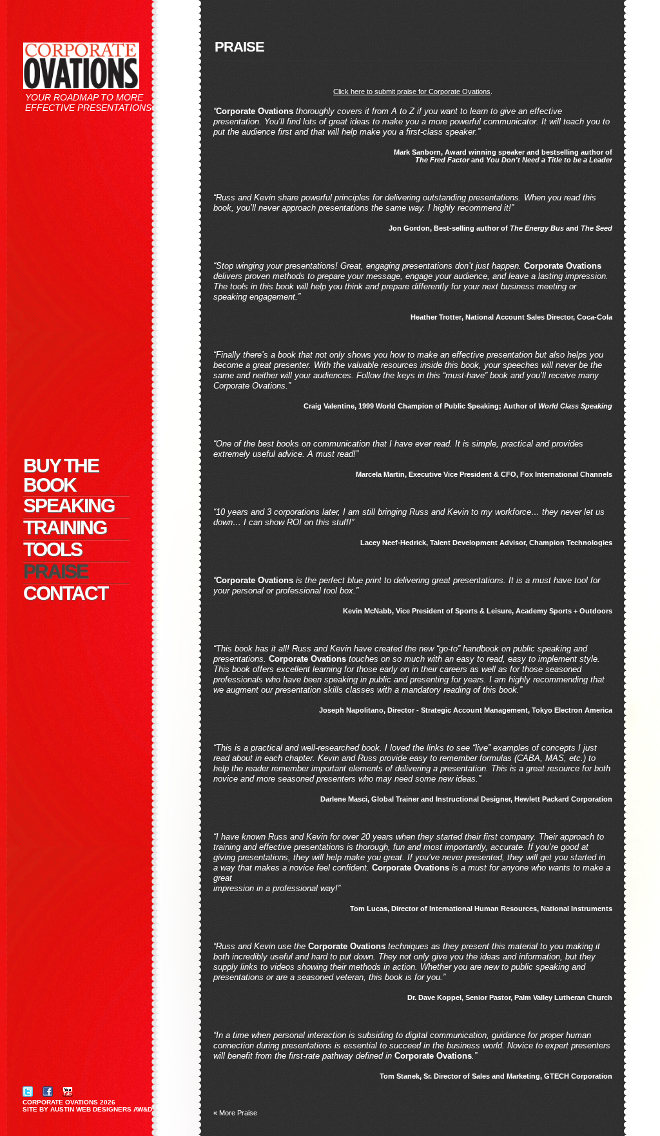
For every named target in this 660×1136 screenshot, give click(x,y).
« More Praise (235, 1113)
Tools (52, 549)
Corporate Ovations (60, 1102)
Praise (55, 571)
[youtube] (68, 1091)
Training (64, 527)
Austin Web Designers (90, 1109)
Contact (65, 593)
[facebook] (48, 1091)
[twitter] (28, 1091)
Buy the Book (61, 475)
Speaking (68, 505)
